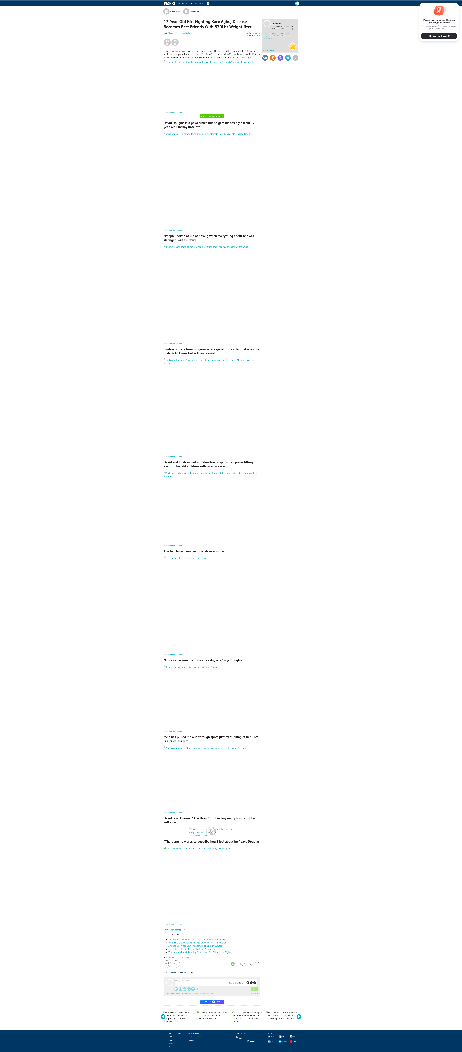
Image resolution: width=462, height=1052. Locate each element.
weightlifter (185, 33)
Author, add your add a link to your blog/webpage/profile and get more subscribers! (276, 35)
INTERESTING (183, 3)
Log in (231, 983)
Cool (201, 3)
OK (283, 1037)
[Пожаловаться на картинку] (192, 106)
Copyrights (191, 1040)
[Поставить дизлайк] (176, 964)
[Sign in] (297, 3)
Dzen (294, 1042)
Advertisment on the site (195, 1037)
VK (273, 1042)
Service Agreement (193, 1033)
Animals (171, 1047)
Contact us (239, 1033)
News (170, 1033)
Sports (171, 1043)
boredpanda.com (175, 113)
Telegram (285, 1042)
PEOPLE (194, 3)
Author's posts (268, 50)
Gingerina (276, 23)
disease (171, 33)
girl (178, 33)
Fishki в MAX (211, 1001)
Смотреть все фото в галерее (211, 116)
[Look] (212, 832)
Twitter (273, 1037)
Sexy (179, 1033)
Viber (294, 1037)
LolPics (171, 1037)
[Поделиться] (250, 964)
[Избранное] (257, 964)
